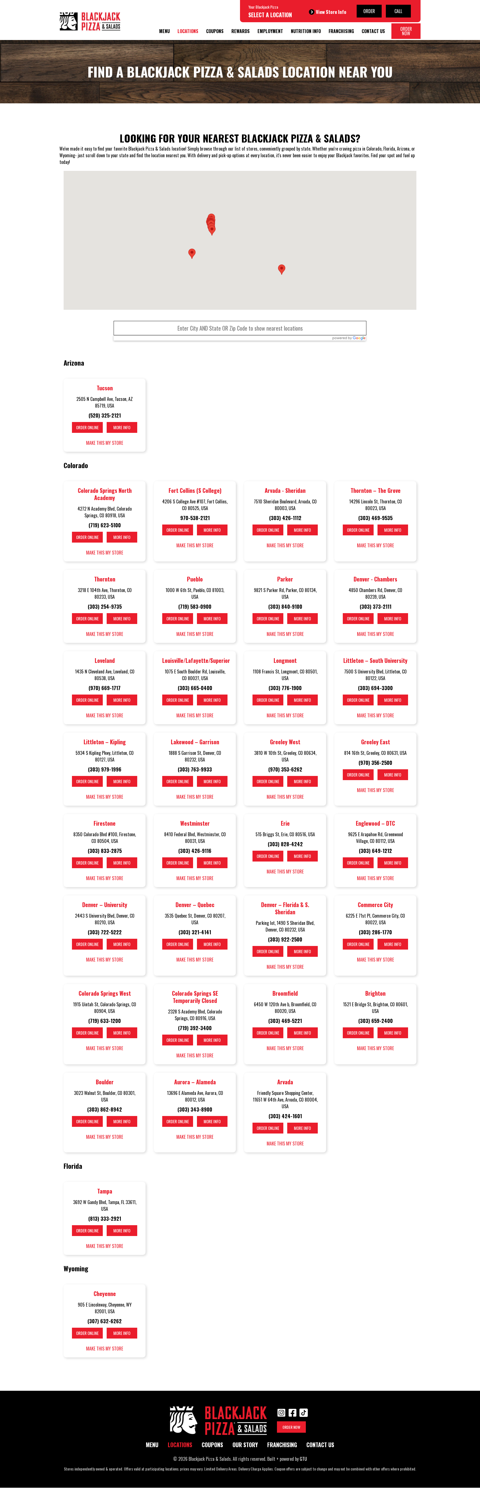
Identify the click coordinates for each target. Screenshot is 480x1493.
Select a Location (270, 15)
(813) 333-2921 (104, 1218)
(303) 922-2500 (285, 939)
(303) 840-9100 (285, 606)
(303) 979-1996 (104, 769)
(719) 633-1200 (104, 1020)
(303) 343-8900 (195, 1109)
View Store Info (331, 11)
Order (369, 11)
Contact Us (373, 31)
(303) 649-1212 (375, 850)
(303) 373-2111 (375, 606)
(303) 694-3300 (375, 687)
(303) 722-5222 (105, 932)
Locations (188, 31)
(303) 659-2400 (375, 1020)
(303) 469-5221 (285, 1020)
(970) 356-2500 (375, 762)
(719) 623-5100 (105, 525)
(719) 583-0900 (194, 606)
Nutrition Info (306, 31)
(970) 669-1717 (105, 687)
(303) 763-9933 (195, 769)
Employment (270, 31)
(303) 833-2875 (105, 850)
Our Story (245, 1444)
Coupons (215, 31)
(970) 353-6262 (285, 769)
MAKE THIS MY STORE (104, 443)
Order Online (87, 427)
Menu (164, 31)
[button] (192, 254)
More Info (121, 427)
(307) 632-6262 (105, 1321)
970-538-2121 (195, 517)
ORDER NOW (291, 1427)
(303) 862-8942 (104, 1109)
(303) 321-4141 (195, 932)
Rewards (240, 31)
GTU (303, 1458)
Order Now (406, 31)
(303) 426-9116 (194, 850)
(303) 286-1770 (375, 932)
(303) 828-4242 (285, 844)
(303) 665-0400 (195, 687)
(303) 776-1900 (285, 687)
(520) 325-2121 (105, 415)
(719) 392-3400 (195, 1028)
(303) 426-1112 (285, 517)
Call (398, 11)
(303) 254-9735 (105, 606)
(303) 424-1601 (285, 1116)
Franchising (341, 31)
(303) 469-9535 (375, 517)
